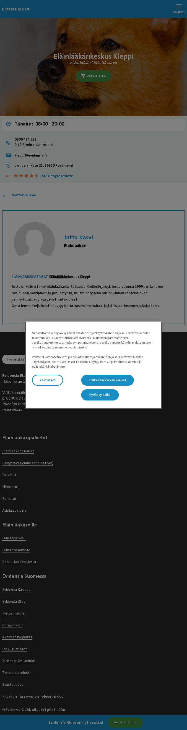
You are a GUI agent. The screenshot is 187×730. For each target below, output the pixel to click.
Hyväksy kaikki (100, 395)
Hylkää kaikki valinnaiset (107, 380)
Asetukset (47, 380)
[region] (93, 365)
